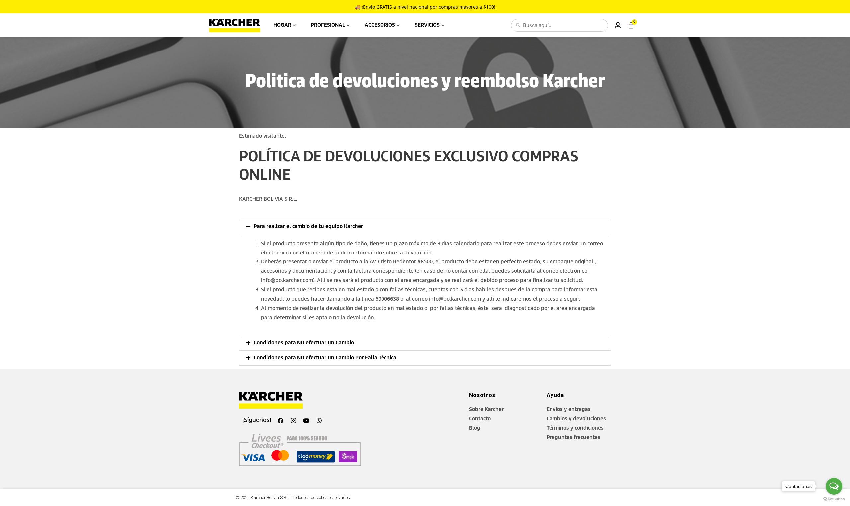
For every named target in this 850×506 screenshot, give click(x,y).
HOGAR (282, 25)
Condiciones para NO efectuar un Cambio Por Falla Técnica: (326, 357)
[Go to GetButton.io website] (834, 499)
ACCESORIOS (380, 25)
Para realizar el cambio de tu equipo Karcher (308, 226)
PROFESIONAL (328, 25)
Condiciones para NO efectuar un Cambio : (305, 342)
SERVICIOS (427, 25)
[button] (425, 226)
